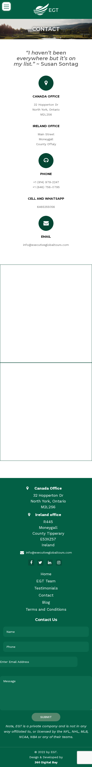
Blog (46, 602)
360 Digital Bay (46, 762)
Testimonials (46, 588)
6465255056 (46, 206)
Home (46, 574)
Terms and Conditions (46, 609)
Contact (46, 595)
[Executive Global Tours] (46, 9)
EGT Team (46, 581)
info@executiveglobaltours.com (46, 245)
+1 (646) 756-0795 (46, 187)
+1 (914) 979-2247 (46, 182)
